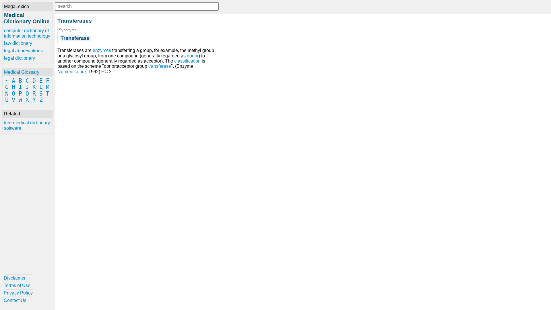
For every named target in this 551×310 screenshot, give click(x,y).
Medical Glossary (21, 72)
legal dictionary (19, 58)
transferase (159, 66)
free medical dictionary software (27, 125)
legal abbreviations (23, 50)
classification (187, 61)
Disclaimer (15, 278)
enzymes (102, 50)
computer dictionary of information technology (27, 33)
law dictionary (18, 43)
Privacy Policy (18, 292)
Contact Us (15, 300)
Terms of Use (17, 285)
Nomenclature (71, 71)
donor (193, 55)
